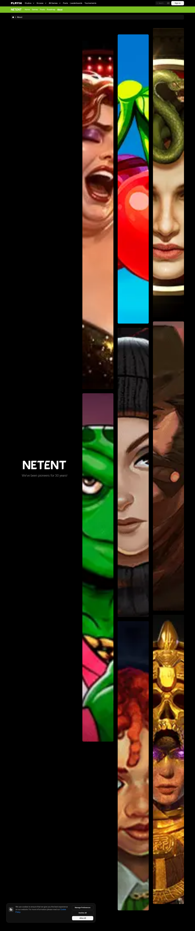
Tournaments (90, 3)
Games (35, 9)
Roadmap (51, 9)
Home (27, 9)
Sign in (178, 3)
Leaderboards (76, 3)
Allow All (82, 918)
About (59, 9)
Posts (65, 3)
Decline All (83, 913)
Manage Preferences (82, 908)
